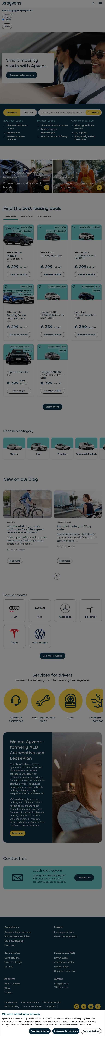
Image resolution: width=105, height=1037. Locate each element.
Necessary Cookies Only (66, 1031)
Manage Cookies (91, 1031)
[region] (52, 1023)
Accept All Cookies (40, 1031)
